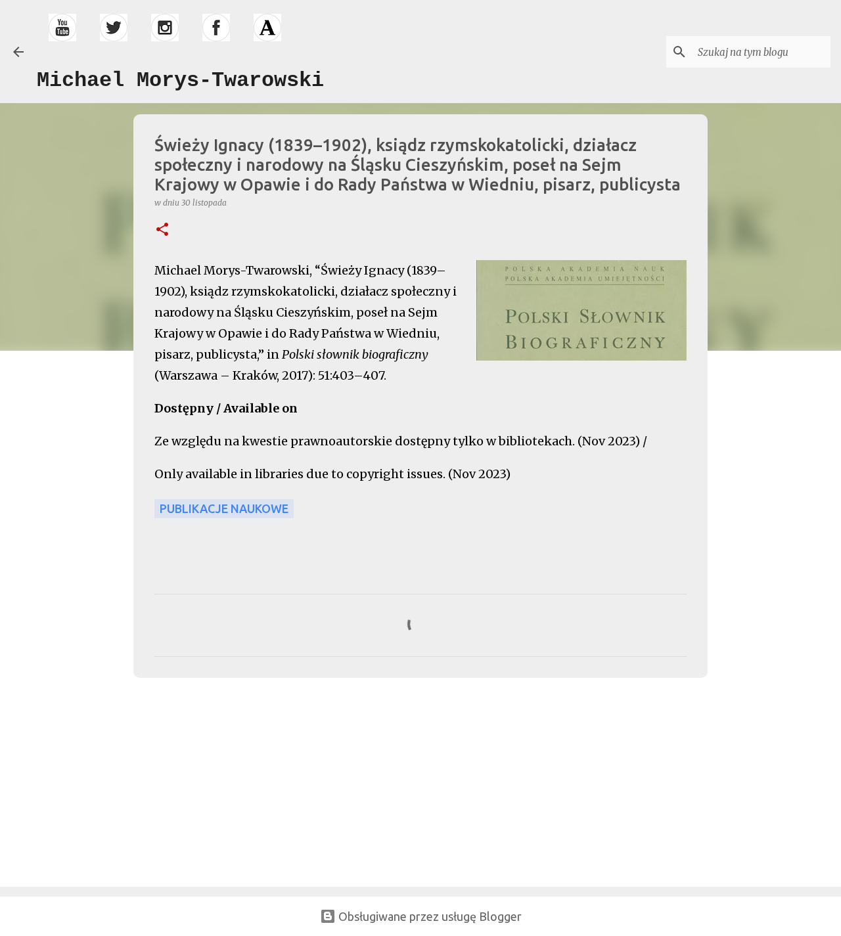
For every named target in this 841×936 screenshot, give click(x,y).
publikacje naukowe (224, 508)
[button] (162, 230)
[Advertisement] (226, 780)
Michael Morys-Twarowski (180, 80)
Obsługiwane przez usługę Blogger (429, 916)
